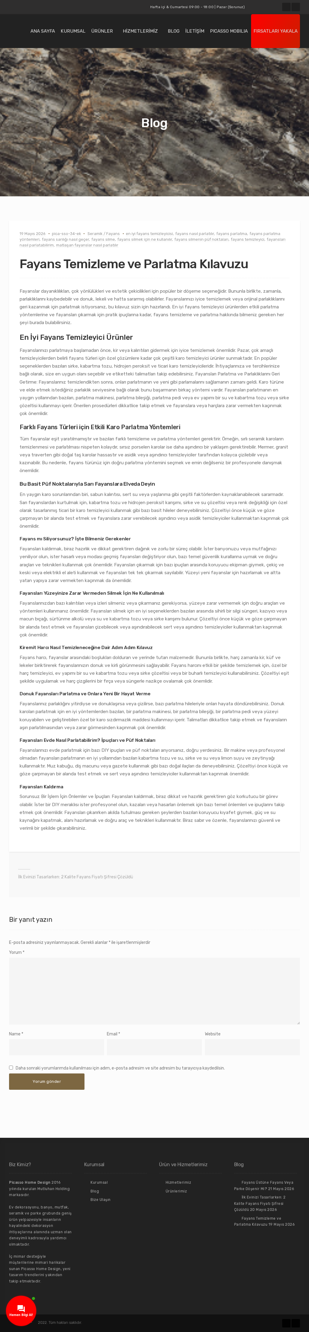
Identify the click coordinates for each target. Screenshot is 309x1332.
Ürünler (102, 31)
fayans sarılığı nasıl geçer (65, 239)
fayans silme (103, 239)
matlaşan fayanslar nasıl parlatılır (87, 245)
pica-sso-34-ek (66, 233)
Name (15, 1034)
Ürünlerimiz (176, 1191)
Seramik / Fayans (104, 233)
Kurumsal (73, 31)
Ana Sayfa (42, 31)
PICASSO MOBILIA (229, 31)
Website (213, 1034)
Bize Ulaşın (101, 1200)
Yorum (16, 952)
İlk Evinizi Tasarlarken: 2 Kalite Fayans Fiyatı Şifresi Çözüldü (75, 877)
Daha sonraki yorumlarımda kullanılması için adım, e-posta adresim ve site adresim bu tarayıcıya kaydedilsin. (120, 1068)
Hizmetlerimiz (140, 31)
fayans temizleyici (247, 239)
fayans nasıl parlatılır (194, 233)
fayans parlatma (231, 233)
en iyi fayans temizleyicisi (149, 233)
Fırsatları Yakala (275, 31)
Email (112, 1034)
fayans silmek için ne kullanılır (144, 239)
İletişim (194, 31)
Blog (174, 31)
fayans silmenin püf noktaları (201, 239)
